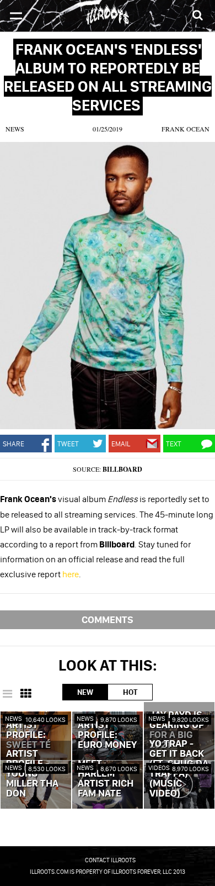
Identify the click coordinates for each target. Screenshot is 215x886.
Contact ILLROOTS (110, 860)
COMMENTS (107, 619)
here (70, 573)
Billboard (122, 469)
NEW (85, 692)
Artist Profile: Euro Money (107, 735)
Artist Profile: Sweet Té (28, 735)
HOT (130, 692)
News (15, 128)
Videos (159, 767)
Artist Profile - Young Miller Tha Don (32, 773)
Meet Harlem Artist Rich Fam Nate (105, 778)
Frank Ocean (185, 128)
